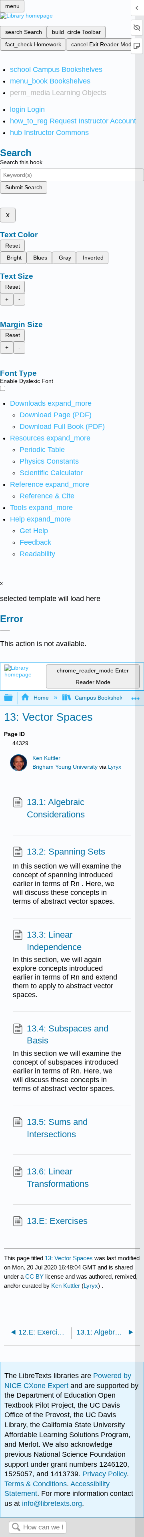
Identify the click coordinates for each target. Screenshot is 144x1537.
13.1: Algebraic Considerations (56, 808)
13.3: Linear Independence (54, 941)
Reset (12, 245)
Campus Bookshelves (102, 697)
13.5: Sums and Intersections (57, 1128)
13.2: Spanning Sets (66, 852)
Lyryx (114, 767)
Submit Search (23, 187)
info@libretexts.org (51, 1503)
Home (41, 697)
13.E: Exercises (57, 1221)
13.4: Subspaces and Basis (67, 1034)
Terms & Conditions (35, 1484)
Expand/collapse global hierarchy (13, 698)
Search (16, 1527)
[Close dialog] (5, 630)
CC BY (35, 1276)
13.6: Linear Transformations (58, 1177)
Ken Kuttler (46, 758)
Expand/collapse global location (135, 696)
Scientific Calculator (51, 473)
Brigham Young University (65, 767)
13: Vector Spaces (69, 1258)
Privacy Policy (104, 1474)
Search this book (21, 162)
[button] (35, 542)
